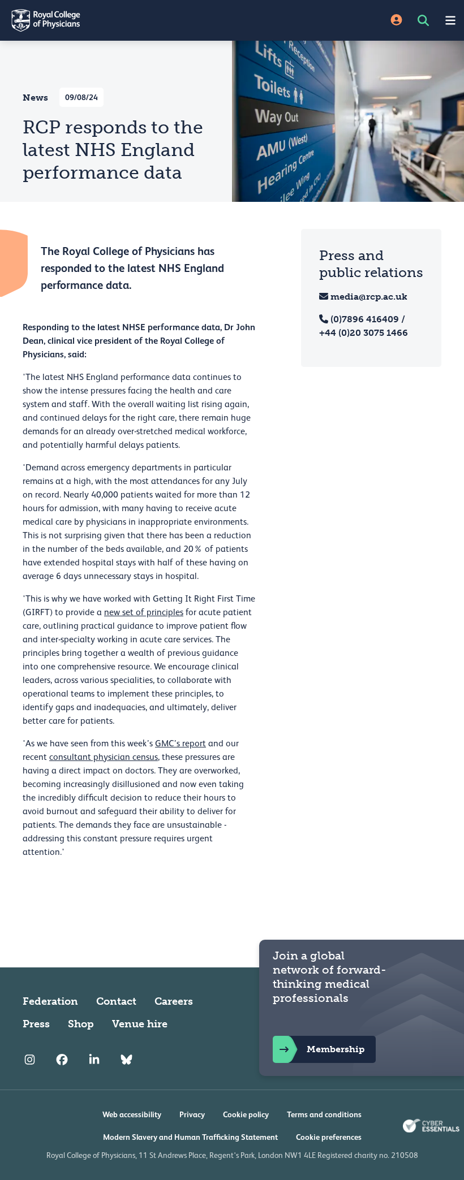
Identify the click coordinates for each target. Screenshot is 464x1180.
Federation (50, 1001)
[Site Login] (396, 20)
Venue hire (139, 1024)
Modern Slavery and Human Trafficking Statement (190, 1137)
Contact (116, 1001)
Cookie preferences (329, 1137)
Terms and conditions (324, 1114)
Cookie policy (246, 1114)
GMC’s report (180, 743)
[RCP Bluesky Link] (126, 1060)
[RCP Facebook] (62, 1060)
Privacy (192, 1114)
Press (36, 1024)
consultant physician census (103, 757)
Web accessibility (131, 1114)
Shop (81, 1024)
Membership (335, 1049)
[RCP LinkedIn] (94, 1060)
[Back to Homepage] (116, 20)
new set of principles (143, 612)
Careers (173, 1001)
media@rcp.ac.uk (368, 296)
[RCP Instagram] (30, 1060)
